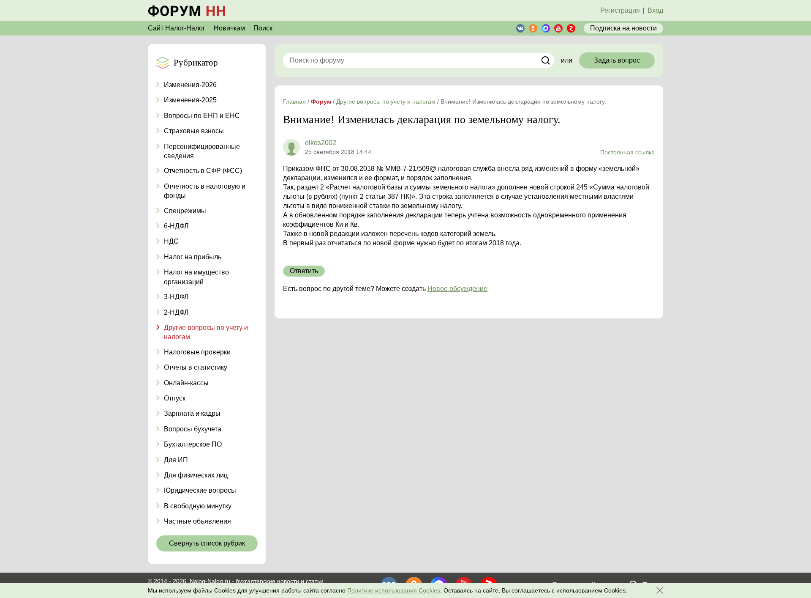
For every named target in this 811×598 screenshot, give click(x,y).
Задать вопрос (617, 60)
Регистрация (620, 10)
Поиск (262, 28)
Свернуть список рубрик (207, 543)
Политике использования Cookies (393, 590)
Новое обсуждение (457, 288)
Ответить (304, 270)
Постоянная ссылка (627, 152)
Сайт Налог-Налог (176, 28)
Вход (655, 10)
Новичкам (229, 28)
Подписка (623, 28)
